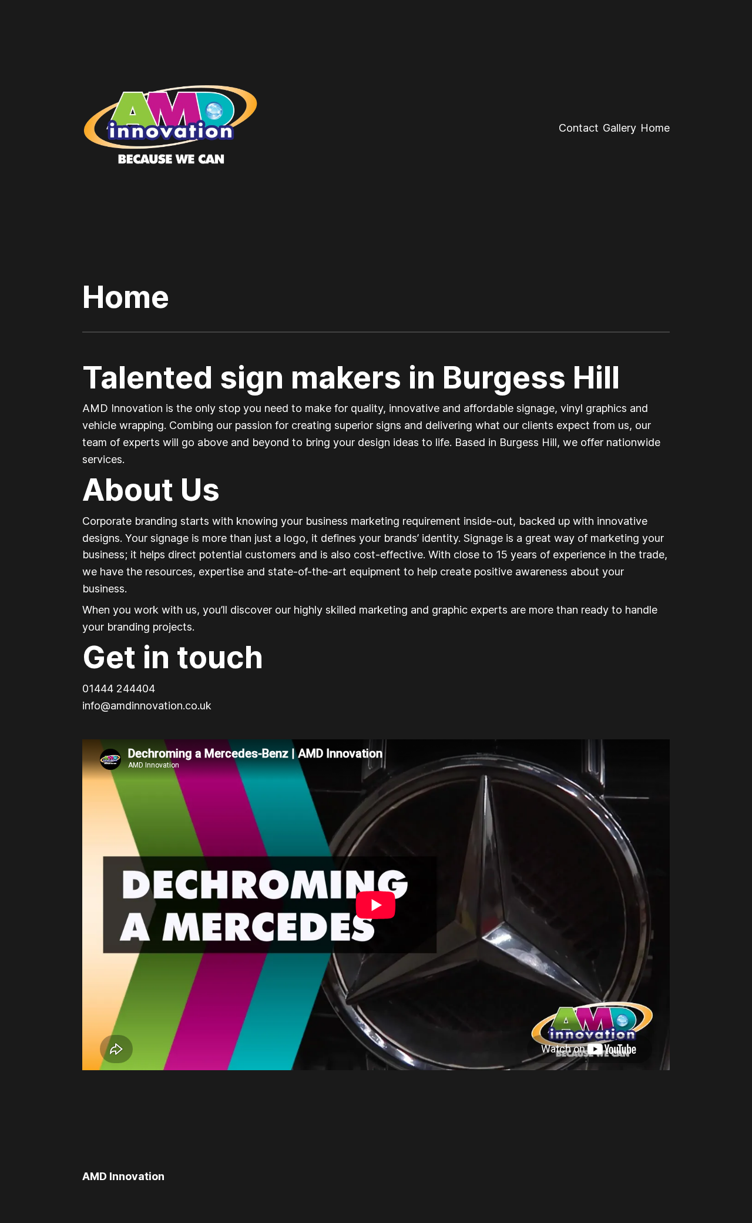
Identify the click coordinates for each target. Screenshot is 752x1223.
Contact (579, 128)
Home (655, 128)
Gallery (619, 128)
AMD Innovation (123, 1176)
